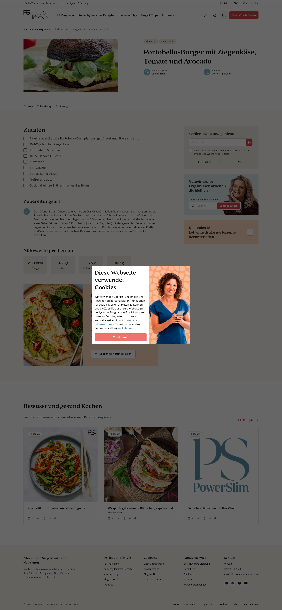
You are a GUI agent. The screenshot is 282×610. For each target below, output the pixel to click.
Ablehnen (128, 328)
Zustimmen (120, 337)
